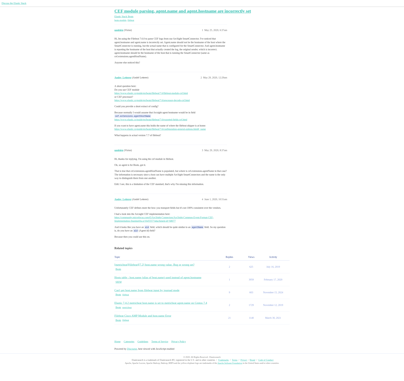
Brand (252, 360)
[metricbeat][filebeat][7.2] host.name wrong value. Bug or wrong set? (154, 264)
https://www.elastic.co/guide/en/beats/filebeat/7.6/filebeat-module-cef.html (151, 93)
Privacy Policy (178, 341)
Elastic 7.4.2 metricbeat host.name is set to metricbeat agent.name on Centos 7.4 (160, 302)
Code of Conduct (265, 360)
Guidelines (142, 341)
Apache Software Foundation (229, 363)
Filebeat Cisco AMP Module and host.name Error (142, 315)
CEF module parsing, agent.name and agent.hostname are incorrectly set (182, 11)
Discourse (132, 348)
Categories (129, 341)
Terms (234, 360)
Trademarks (223, 360)
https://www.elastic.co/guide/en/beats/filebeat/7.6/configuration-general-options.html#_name (160, 129)
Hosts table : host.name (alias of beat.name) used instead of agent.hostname (157, 277)
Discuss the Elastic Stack (14, 3)
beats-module (120, 20)
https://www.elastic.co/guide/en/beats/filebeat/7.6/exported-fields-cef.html (150, 119)
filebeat (131, 20)
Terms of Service (159, 341)
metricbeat (127, 307)
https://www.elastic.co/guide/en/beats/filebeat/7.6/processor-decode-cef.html (152, 100)
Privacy (244, 360)
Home (117, 341)
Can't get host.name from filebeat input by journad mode (146, 290)
